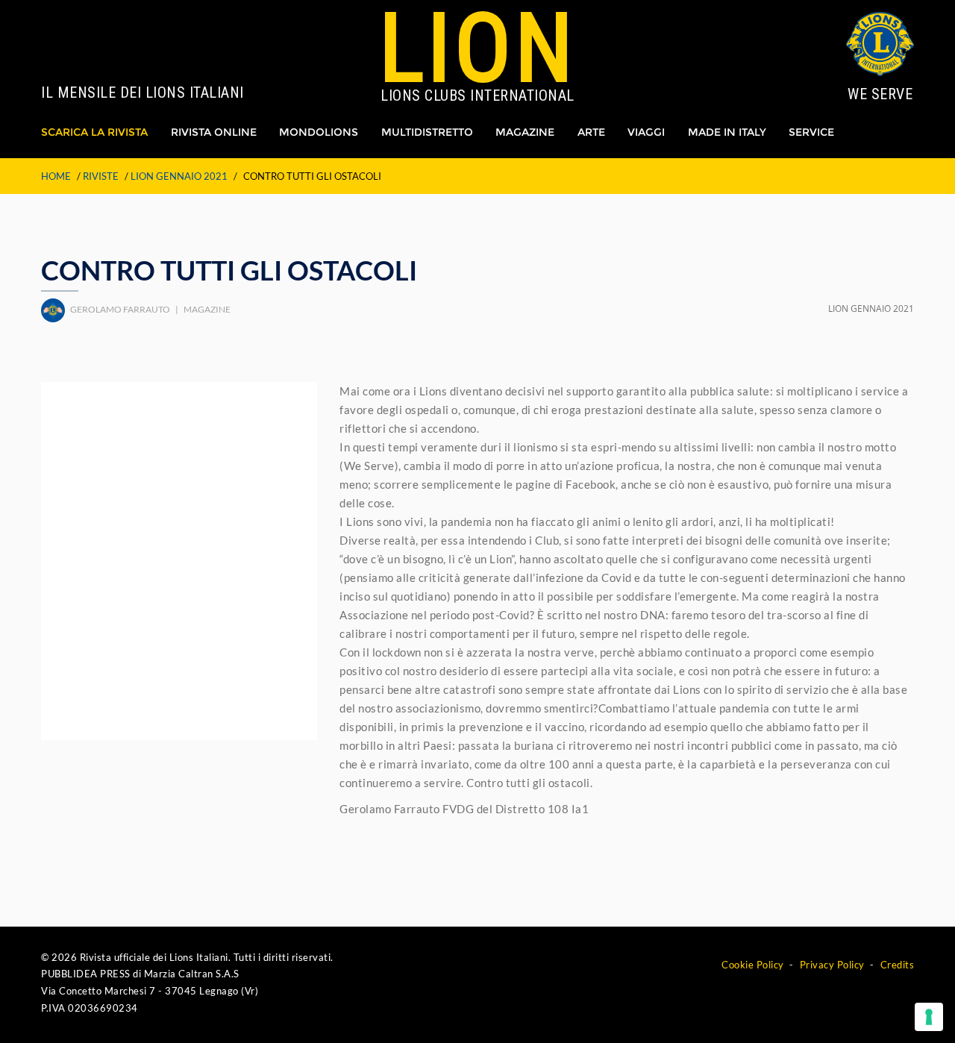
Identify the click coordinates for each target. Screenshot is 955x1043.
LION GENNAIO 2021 (179, 176)
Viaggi (646, 132)
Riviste (101, 176)
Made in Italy (727, 132)
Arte (591, 132)
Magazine (524, 132)
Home (56, 176)
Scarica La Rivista (94, 132)
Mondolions (318, 132)
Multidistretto (427, 132)
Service (811, 132)
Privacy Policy (832, 965)
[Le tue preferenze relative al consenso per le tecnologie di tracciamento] (929, 1017)
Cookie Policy (752, 965)
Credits (897, 965)
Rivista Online (214, 132)
